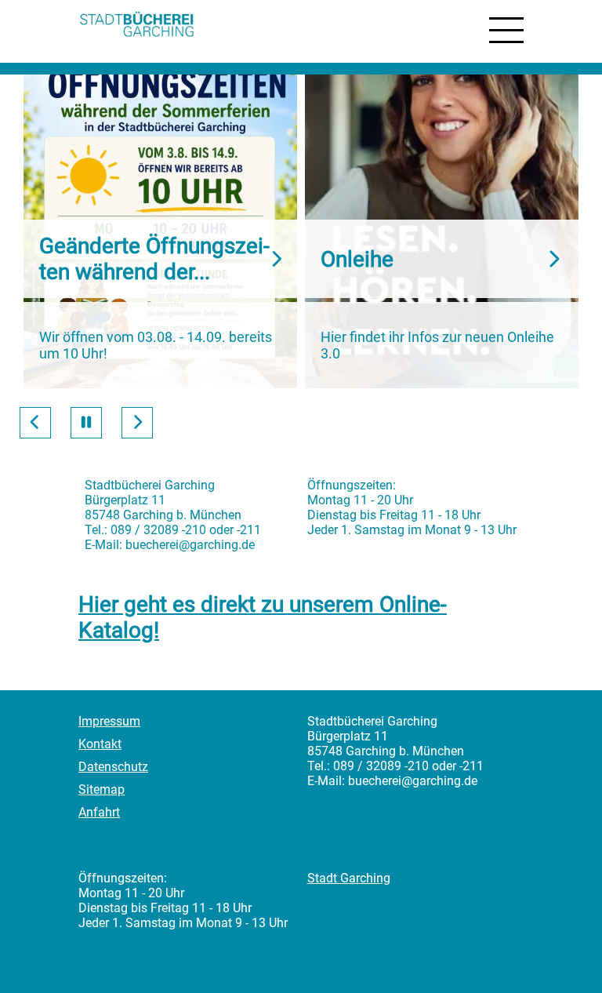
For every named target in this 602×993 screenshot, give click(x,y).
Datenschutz (113, 766)
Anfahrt (99, 812)
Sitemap (101, 789)
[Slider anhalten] (86, 422)
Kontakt (99, 744)
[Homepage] (137, 26)
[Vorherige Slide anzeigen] (35, 422)
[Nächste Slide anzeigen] (137, 422)
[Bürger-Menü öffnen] (506, 30)
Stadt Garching (348, 878)
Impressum (109, 721)
